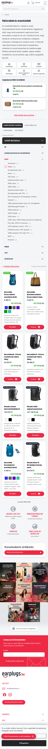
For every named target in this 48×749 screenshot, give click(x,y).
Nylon (11, 173)
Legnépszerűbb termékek (12, 125)
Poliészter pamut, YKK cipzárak (20, 230)
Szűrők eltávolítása (11, 266)
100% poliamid (14, 210)
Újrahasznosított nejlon (17, 190)
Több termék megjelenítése (24, 115)
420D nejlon (13, 187)
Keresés (43, 9)
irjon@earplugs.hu (13, 688)
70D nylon (13, 177)
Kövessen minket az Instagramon (26, 629)
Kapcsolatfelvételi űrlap (14, 702)
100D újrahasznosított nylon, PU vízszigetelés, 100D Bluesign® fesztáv (24, 205)
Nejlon (11, 167)
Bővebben (12, 327)
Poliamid (12, 240)
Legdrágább (7, 130)
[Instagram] (10, 694)
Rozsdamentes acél (16, 170)
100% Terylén (14, 213)
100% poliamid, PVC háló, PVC (20, 233)
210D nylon (13, 216)
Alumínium (13, 163)
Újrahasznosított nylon (17, 180)
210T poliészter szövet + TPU (19, 226)
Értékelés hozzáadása (15, 552)
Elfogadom (24, 743)
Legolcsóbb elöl (31, 125)
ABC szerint (19, 130)
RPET (11, 236)
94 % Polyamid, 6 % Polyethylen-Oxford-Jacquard (22, 198)
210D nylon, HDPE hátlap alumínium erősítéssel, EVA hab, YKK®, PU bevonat (25, 221)
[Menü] (45, 3)
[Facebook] (4, 694)
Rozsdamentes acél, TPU (17, 193)
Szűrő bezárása (12, 141)
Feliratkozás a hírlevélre (15, 661)
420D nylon (13, 183)
